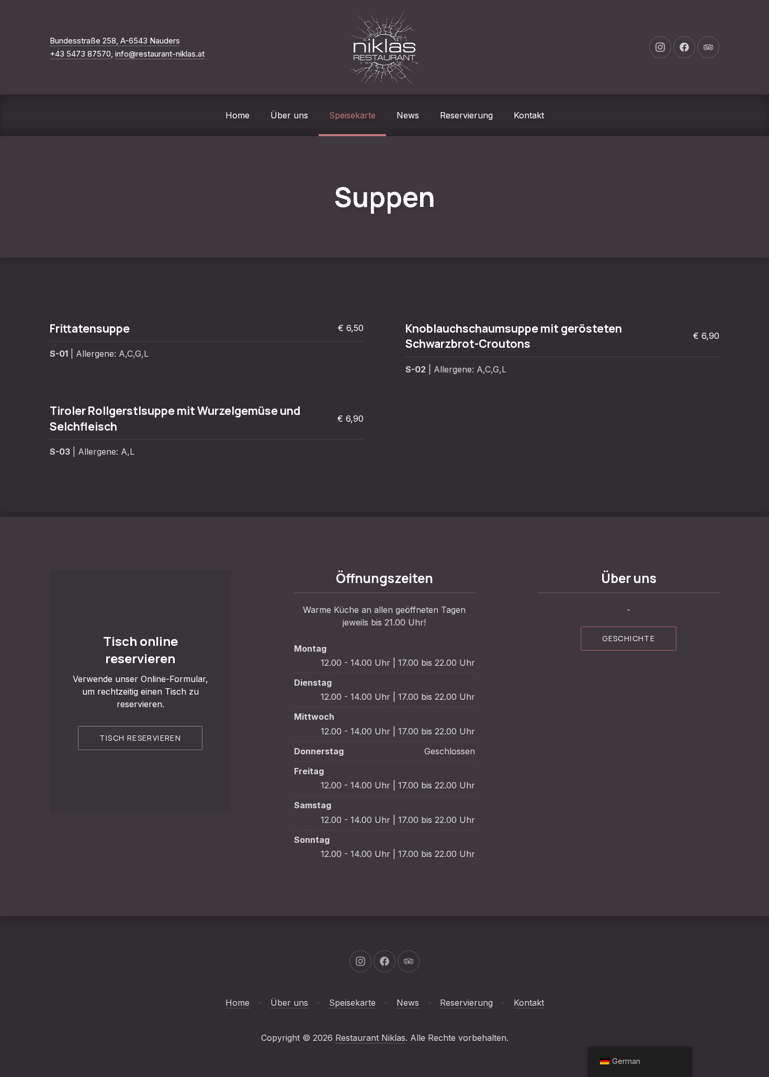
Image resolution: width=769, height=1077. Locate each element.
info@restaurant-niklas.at (160, 54)
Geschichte (628, 638)
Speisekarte (352, 115)
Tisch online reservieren (140, 649)
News (408, 115)
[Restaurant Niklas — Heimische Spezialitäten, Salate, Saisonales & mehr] (384, 47)
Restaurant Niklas (370, 1037)
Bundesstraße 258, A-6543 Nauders (115, 41)
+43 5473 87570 (80, 54)
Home (237, 115)
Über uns (289, 115)
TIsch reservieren (140, 738)
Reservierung (466, 115)
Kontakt (529, 115)
